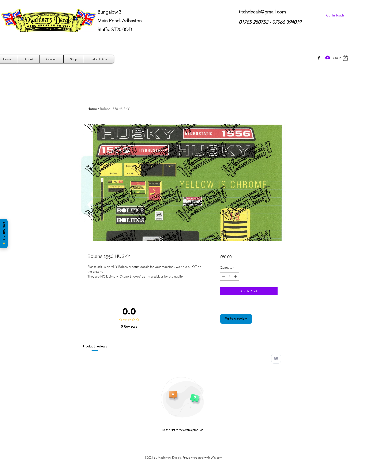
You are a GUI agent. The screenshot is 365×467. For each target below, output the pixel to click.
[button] (345, 58)
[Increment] (236, 276)
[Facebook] (319, 58)
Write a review (236, 318)
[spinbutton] (229, 276)
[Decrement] (223, 276)
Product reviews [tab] (95, 346)
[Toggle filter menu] (276, 359)
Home (92, 109)
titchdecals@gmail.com (262, 12)
